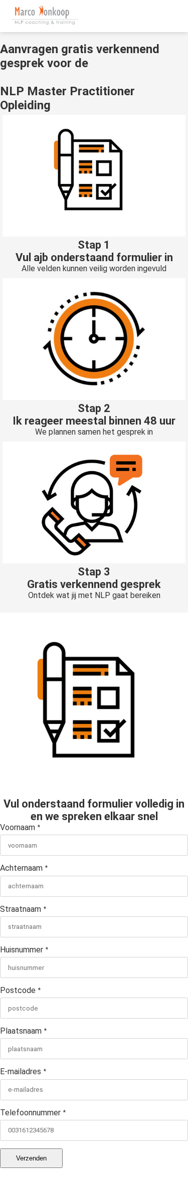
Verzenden (31, 1158)
